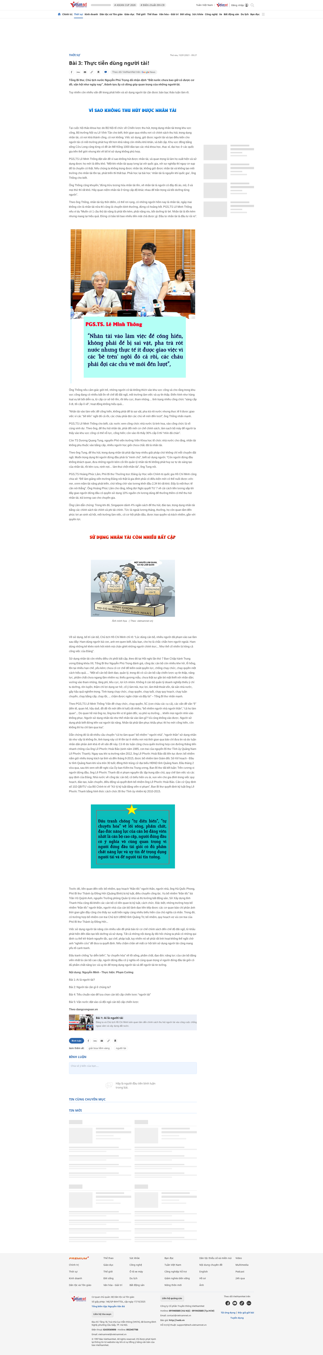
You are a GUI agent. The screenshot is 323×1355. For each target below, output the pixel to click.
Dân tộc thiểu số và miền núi (215, 1258)
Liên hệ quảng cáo (172, 1298)
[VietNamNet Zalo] (249, 1304)
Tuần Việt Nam (204, 5)
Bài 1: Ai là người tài (109, 1018)
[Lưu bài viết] (98, 72)
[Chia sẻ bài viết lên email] (84, 72)
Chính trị (67, 14)
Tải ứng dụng (228, 1312)
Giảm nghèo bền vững (177, 1278)
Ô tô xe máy (136, 1271)
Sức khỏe (197, 14)
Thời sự (78, 14)
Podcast (240, 1271)
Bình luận (76, 1040)
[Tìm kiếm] (252, 5)
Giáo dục (129, 14)
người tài (121, 1048)
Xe (220, 14)
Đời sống (185, 14)
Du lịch (245, 14)
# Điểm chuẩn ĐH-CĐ (153, 5)
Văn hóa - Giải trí (168, 14)
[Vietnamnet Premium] (79, 1259)
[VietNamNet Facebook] (227, 1304)
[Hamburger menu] (263, 14)
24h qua (240, 1278)
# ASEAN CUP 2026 (125, 5)
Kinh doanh (91, 14)
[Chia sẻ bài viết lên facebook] (71, 72)
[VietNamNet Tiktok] (242, 1304)
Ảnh (201, 1285)
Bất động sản (231, 14)
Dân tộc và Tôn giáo (111, 14)
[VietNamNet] (59, 14)
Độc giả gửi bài (246, 1312)
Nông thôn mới (173, 1285)
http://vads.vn (177, 1320)
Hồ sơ (202, 1278)
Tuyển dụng (237, 1317)
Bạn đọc (255, 14)
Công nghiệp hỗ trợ (176, 1271)
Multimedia (242, 1264)
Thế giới (141, 14)
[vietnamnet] (79, 8)
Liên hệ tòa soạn (102, 1314)
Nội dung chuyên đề (210, 1264)
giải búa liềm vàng (99, 1048)
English (203, 1271)
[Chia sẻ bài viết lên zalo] (78, 72)
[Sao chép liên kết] (91, 72)
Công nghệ (211, 14)
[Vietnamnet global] (222, 6)
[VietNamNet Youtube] (234, 1304)
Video (239, 1258)
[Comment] (106, 72)
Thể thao (152, 14)
